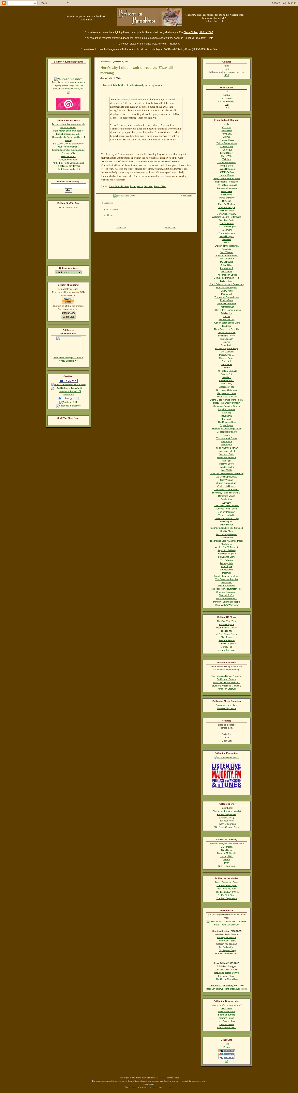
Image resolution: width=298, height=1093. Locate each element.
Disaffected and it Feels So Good (226, 528)
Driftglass (226, 124)
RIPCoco (226, 201)
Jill (226, 91)
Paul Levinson (227, 351)
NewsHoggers (227, 236)
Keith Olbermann (226, 866)
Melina (226, 95)
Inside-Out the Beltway (226, 448)
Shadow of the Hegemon (226, 246)
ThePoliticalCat (226, 307)
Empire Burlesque (226, 207)
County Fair (226, 374)
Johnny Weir (226, 856)
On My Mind (227, 291)
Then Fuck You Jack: (226, 888)
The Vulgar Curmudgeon (226, 297)
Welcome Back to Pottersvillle (226, 217)
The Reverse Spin (227, 422)
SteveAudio (226, 345)
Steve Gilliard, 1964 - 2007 (198, 32)
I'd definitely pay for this (68, 166)
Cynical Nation (227, 1024)
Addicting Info (226, 521)
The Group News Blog (227, 979)
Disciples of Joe (226, 387)
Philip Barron (226, 165)
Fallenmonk (226, 230)
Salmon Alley (226, 537)
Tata (211, 38)
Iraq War (148, 186)
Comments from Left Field (226, 278)
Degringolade (226, 563)
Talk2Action (226, 313)
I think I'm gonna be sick (68, 169)
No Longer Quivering (226, 390)
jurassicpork (227, 98)
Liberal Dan (226, 582)
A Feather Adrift (226, 380)
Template (133, 1087)
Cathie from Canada (226, 679)
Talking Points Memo (227, 143)
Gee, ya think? (68, 156)
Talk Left (226, 159)
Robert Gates (160, 186)
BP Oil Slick (226, 441)
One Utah (226, 361)
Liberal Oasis (226, 153)
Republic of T (226, 268)
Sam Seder (226, 364)
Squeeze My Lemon (226, 708)
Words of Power (227, 197)
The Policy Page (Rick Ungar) (226, 492)
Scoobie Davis (227, 140)
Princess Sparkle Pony (226, 348)
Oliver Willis (226, 156)
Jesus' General (226, 258)
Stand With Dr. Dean (227, 396)
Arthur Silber (227, 265)
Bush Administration (119, 186)
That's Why (226, 383)
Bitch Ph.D (226, 271)
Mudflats (226, 377)
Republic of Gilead (227, 550)
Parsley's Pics (227, 569)
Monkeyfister (226, 300)
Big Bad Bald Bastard (226, 598)
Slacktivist (227, 249)
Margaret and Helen (226, 393)
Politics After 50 (226, 355)
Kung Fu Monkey (226, 204)
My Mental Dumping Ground (226, 406)
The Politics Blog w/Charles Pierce (226, 541)
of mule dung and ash (226, 483)
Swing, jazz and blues (226, 705)
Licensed (169, 1087)
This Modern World (226, 162)
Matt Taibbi (226, 470)
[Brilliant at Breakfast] (68, 382)
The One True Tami (226, 621)
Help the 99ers (226, 464)
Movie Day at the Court (226, 882)
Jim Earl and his (226, 947)
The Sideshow (227, 223)
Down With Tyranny (226, 214)
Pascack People (227, 640)
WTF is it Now (227, 210)
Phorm (226, 1047)
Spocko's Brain (226, 220)
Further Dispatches (226, 814)
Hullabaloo (227, 130)
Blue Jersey (227, 637)
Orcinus (226, 137)
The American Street (227, 275)
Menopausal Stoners (227, 432)
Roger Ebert (227, 808)
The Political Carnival (226, 185)
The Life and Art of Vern (227, 892)
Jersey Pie (226, 647)
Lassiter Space (226, 624)
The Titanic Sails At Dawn (226, 505)
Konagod (226, 419)
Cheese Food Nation (227, 508)
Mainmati (226, 573)
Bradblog (226, 326)
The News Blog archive (226, 969)
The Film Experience (227, 898)
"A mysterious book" (68, 159)
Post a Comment (111, 209)
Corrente (226, 127)
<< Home (108, 215)
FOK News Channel (223, 827)
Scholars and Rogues (226, 287)
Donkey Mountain (226, 512)
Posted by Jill (106, 77)
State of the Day (227, 319)
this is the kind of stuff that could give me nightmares (136, 85)
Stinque (226, 435)
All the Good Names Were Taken (226, 400)
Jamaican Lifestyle (227, 689)
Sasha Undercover (226, 303)
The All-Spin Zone (226, 1011)
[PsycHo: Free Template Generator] (227, 1051)
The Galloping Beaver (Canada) (226, 676)
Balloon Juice (226, 281)
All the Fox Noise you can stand (68, 163)
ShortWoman (226, 252)
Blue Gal (226, 239)
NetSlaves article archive (226, 973)
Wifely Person (226, 524)
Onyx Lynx (226, 566)
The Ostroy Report (226, 226)
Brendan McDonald (226, 853)
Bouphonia (226, 416)
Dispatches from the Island (225, 811)
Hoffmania (227, 134)
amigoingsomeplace (226, 553)
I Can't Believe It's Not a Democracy (226, 284)
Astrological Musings (227, 188)
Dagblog (227, 502)
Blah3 (226, 242)
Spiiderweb (226, 194)
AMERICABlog (227, 172)
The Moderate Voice (226, 457)
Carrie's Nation (226, 1018)
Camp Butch (223, 940)
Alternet (226, 367)
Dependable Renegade (226, 181)
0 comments (186, 195)
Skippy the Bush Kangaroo (226, 178)
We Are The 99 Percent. (226, 547)
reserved (162, 1077)
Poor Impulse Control (226, 627)
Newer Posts (170, 227)
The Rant (226, 460)
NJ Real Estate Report (226, 634)
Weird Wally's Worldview (227, 605)
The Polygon (226, 560)
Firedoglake (226, 191)
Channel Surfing (226, 595)
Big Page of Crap (227, 950)
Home (226, 66)
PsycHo (155, 1087)
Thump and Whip (226, 515)
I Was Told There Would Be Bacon (226, 473)
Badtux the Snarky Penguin (226, 403)
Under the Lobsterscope (227, 518)
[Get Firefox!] (227, 1055)
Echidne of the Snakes (226, 255)
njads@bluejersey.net (73, 88)
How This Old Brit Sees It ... (226, 682)
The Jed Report (226, 358)
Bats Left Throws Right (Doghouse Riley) (226, 989)
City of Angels (226, 425)
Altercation (226, 1008)
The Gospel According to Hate (226, 428)
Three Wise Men (227, 233)
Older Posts (121, 227)
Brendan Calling (226, 467)
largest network (77, 82)
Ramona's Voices (226, 496)
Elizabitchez (227, 544)
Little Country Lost (227, 1021)
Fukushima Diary (226, 557)
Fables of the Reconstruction (226, 310)
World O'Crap (226, 146)
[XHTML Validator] (227, 1058)
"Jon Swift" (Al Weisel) (221, 985)
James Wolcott (226, 175)
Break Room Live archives (226, 924)
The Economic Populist (226, 579)
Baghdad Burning (226, 1014)
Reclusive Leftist (227, 451)
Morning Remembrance (226, 953)
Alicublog (226, 412)
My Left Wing (226, 262)
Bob (226, 104)
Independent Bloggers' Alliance (68, 357)
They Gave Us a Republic (226, 329)
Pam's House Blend (226, 1027)
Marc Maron (227, 847)
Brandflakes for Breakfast (226, 576)
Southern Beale (226, 454)
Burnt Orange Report (226, 534)
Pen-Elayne (226, 444)
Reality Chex (226, 531)
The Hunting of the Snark (226, 489)
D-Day (226, 316)
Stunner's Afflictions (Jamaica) (226, 685)
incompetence (136, 186)
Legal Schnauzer (226, 409)
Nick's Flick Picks (226, 895)
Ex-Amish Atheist (226, 585)
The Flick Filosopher (227, 885)
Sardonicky (226, 499)
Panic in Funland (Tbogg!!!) (226, 602)
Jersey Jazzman (226, 650)
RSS (226, 75)
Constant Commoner (226, 592)
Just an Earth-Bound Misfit (227, 323)
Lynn (226, 863)
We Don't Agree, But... (226, 476)
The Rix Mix (227, 631)
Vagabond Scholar (227, 332)
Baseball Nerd (227, 820)
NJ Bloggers (68, 361)
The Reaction (226, 339)
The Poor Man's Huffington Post (226, 589)
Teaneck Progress (227, 643)
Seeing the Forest (226, 335)
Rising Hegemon (227, 169)
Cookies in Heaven (226, 486)
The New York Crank (226, 438)
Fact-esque (226, 150)
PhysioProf (226, 294)
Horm (226, 1044)
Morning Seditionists (226, 937)
